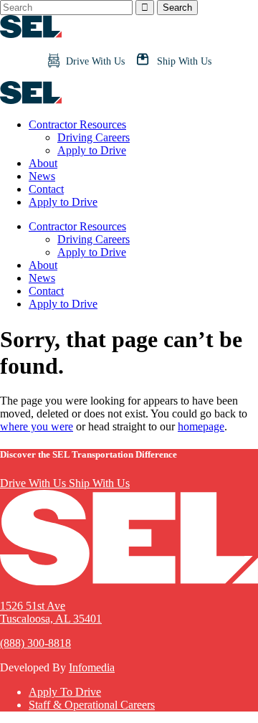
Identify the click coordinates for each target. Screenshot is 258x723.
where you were (36, 426)
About (43, 163)
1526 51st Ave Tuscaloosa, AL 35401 (51, 612)
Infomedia (92, 667)
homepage (201, 426)
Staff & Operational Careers (92, 705)
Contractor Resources (77, 124)
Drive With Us (34, 483)
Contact (46, 189)
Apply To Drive (65, 692)
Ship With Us (99, 483)
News (42, 176)
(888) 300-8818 (35, 643)
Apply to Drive (91, 150)
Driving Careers (93, 137)
